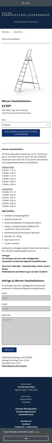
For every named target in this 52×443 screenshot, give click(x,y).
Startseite (5, 32)
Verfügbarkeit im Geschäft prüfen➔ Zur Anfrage (21, 132)
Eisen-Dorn (18, 32)
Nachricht (6, 315)
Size (3, 120)
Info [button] (37, 432)
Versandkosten (22, 110)
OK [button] (26, 438)
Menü (27, 3)
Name (4, 293)
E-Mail (4, 304)
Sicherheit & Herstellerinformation (16, 113)
